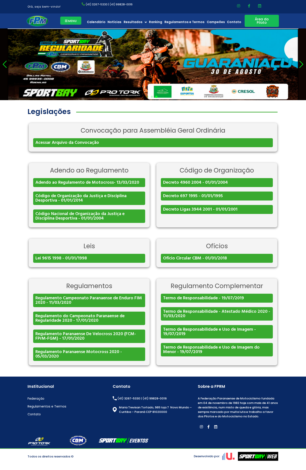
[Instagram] (238, 5)
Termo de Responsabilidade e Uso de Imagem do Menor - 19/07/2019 (211, 350)
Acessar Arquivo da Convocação (67, 142)
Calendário (96, 22)
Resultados (133, 22)
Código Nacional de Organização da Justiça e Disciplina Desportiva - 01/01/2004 (80, 216)
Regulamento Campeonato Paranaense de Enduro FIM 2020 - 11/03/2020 (88, 300)
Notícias (114, 22)
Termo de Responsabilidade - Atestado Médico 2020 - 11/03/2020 (216, 314)
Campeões (216, 22)
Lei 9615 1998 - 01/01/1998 (61, 258)
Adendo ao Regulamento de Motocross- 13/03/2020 (87, 182)
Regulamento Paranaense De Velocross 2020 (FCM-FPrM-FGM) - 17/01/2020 (85, 336)
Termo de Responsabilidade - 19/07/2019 (203, 298)
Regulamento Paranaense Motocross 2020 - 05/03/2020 (78, 354)
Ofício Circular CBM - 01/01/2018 (195, 258)
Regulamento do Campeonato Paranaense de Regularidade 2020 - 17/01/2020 (80, 318)
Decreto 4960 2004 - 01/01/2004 (195, 182)
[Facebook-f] (249, 5)
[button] (70, 21)
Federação (36, 398)
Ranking (155, 22)
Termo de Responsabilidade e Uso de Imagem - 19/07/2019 (209, 332)
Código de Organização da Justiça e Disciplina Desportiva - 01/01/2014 (81, 198)
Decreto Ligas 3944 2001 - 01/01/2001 (200, 209)
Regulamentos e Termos (184, 22)
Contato (234, 22)
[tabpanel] (153, 64)
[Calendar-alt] (259, 5)
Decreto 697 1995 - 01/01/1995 (193, 196)
